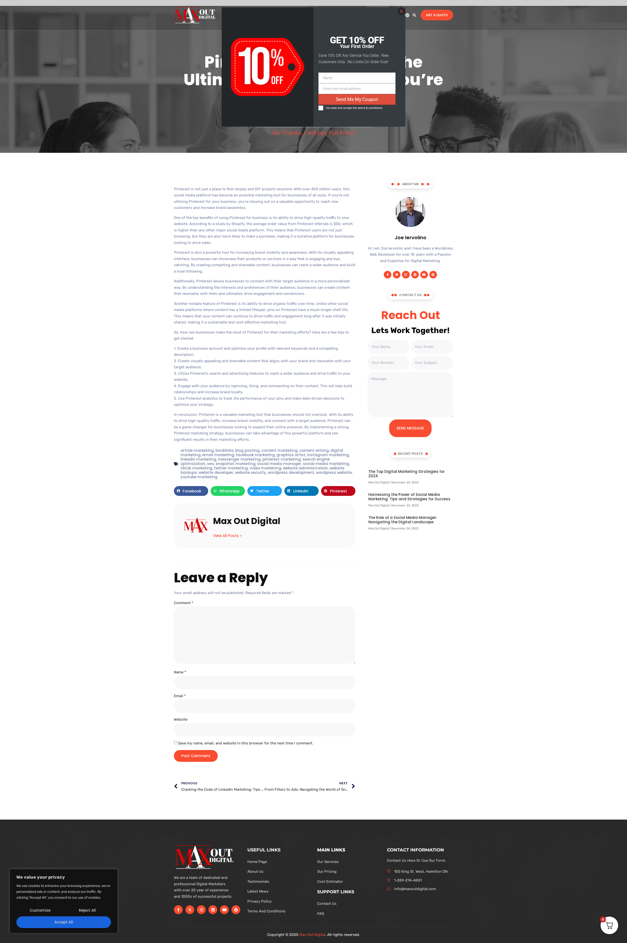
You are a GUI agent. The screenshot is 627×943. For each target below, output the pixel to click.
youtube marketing (199, 476)
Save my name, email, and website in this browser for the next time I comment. (245, 743)
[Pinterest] (407, 15)
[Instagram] (406, 274)
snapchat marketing (235, 463)
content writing (314, 450)
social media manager (279, 463)
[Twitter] (396, 274)
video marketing (265, 468)
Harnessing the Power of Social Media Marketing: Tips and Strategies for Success (409, 496)
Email (180, 696)
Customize (40, 910)
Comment (183, 603)
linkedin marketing (198, 459)
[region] (64, 901)
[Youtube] (424, 274)
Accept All (63, 922)
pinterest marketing (281, 459)
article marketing (197, 450)
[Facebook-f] (387, 274)
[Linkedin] (415, 274)
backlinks (224, 450)
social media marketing (326, 463)
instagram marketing (328, 454)
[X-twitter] (189, 909)
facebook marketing (255, 454)
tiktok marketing (196, 468)
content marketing (279, 450)
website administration (305, 468)
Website (180, 719)
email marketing (218, 454)
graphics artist (291, 454)
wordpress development (291, 472)
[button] (414, 15)
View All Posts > (227, 535)
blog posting (247, 450)
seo (210, 463)
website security (250, 472)
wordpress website (334, 472)
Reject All (87, 910)
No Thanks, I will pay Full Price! (314, 132)
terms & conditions (370, 108)
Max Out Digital (312, 934)
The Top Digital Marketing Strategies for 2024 (406, 473)
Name (180, 672)
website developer (216, 472)
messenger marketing (239, 459)
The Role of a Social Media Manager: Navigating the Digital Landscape (402, 520)
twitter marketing (231, 468)
